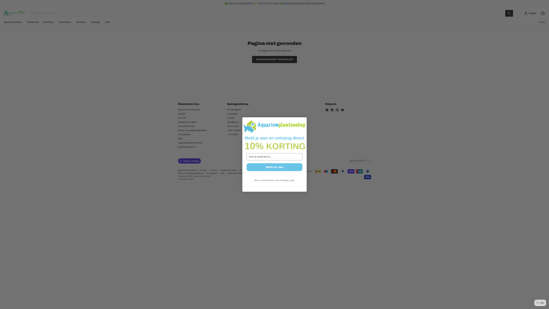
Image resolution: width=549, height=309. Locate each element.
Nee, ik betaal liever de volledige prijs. (274, 180)
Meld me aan (274, 167)
